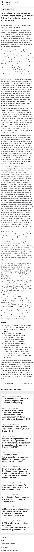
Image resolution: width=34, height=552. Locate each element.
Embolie (14, 370)
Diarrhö (7, 368)
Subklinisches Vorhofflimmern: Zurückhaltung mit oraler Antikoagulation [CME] (15, 400)
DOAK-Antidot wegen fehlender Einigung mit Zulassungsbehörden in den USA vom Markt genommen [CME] (16, 526)
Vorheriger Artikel (7, 383)
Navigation (6, 5)
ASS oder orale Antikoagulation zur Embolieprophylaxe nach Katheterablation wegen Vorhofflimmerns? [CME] (15, 512)
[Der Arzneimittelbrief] (9, 1)
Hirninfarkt (29, 372)
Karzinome (14, 374)
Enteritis (20, 370)
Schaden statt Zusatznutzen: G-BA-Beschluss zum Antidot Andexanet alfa (15, 499)
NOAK (12, 376)
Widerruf (3, 540)
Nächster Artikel (26, 383)
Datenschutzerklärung (8, 544)
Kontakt (3, 537)
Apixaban (4, 364)
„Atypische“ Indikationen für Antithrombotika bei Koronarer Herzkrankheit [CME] (15, 487)
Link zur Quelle (20, 325)
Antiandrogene (16, 362)
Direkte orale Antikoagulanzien (20, 368)
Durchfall (8, 370)
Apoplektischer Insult (14, 364)
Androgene (7, 362)
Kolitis (21, 374)
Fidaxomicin (27, 370)
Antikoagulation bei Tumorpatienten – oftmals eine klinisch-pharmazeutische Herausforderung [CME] (15, 458)
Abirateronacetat (15, 360)
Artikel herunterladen (8, 9)
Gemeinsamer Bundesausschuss (15, 372)
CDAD (23, 364)
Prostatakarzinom (20, 376)
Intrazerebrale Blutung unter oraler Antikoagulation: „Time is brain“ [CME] (15, 429)
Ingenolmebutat (6, 374)
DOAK (3, 370)
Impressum (4, 547)
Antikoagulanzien (27, 362)
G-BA (2, 372)
